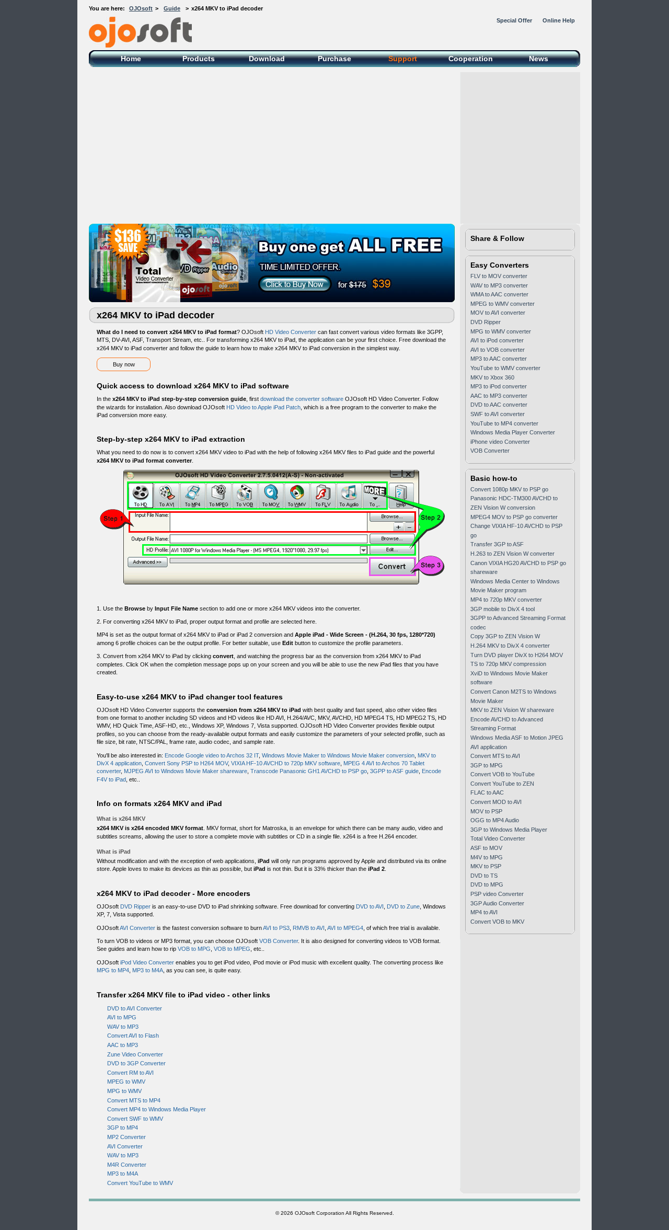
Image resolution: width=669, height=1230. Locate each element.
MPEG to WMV (126, 1081)
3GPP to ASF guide (394, 771)
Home (131, 58)
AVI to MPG (121, 1017)
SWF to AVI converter (497, 414)
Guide (172, 8)
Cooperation (470, 58)
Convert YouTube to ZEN (502, 783)
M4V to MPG (486, 857)
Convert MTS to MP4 (133, 1100)
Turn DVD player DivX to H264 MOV (516, 655)
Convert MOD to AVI (496, 802)
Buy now (124, 364)
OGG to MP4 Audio (494, 820)
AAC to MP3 (122, 1045)
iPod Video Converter (147, 962)
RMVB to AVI (309, 928)
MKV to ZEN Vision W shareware (512, 710)
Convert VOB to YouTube (502, 774)
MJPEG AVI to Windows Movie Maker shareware (185, 771)
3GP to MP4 (122, 1127)
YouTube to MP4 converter (504, 423)
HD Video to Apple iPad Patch (263, 407)
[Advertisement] (334, 145)
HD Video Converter (290, 332)
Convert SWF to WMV (135, 1119)
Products (198, 58)
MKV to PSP (485, 866)
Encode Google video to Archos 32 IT (212, 755)
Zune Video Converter (135, 1054)
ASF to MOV (486, 848)
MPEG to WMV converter (502, 304)
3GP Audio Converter (497, 903)
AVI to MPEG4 (345, 928)
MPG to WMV (124, 1091)
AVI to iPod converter (497, 340)
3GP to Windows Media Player (508, 829)
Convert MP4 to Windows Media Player (156, 1109)
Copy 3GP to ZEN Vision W (505, 636)
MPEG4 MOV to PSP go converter (514, 517)
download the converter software (301, 399)
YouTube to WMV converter (505, 368)
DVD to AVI (370, 906)
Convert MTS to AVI (495, 756)
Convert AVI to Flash (133, 1035)
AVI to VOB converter (497, 350)
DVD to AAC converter (498, 404)
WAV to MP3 (123, 1027)
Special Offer (514, 20)
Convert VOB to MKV (497, 921)
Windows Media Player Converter (512, 432)
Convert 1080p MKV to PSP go (509, 489)
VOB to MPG (194, 949)
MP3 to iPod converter (498, 386)
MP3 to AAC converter (498, 358)
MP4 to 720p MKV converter (506, 599)
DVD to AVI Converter (134, 1008)
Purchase (334, 58)
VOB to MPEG (232, 949)
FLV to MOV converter (498, 276)
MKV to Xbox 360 (492, 377)
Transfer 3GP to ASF (497, 544)
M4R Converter (126, 1165)
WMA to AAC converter (499, 294)
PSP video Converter (497, 894)
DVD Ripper (135, 906)
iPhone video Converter (500, 442)
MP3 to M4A (147, 970)
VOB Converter (278, 941)
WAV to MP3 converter (499, 285)
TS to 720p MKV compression (508, 664)
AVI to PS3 (276, 928)
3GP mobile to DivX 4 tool (502, 609)
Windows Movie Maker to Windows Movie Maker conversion (338, 755)
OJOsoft (141, 8)
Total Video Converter (497, 838)
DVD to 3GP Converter (136, 1063)
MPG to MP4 (113, 970)
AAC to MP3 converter (498, 396)
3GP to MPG (486, 765)
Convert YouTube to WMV (140, 1183)
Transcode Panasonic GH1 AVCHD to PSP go (308, 771)
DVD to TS (484, 875)
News (538, 58)
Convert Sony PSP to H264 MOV (186, 763)
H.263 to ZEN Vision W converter (512, 553)
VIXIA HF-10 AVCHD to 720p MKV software (285, 763)
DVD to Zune (403, 906)
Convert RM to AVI (130, 1073)
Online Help (559, 20)
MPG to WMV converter (500, 331)
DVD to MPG (486, 884)
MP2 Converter (126, 1137)
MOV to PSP (486, 811)
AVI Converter (137, 928)
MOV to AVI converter (497, 312)
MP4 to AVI (484, 912)
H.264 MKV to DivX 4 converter (510, 645)
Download (267, 58)
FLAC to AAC (487, 792)
